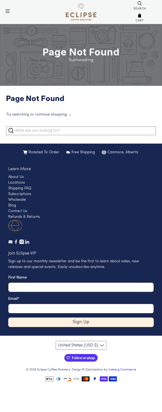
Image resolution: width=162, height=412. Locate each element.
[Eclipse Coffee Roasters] (81, 12)
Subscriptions (19, 194)
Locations (16, 183)
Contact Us (17, 211)
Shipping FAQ (19, 188)
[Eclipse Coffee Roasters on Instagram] (21, 243)
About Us (16, 177)
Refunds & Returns (24, 217)
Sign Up (81, 322)
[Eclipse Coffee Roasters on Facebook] (16, 243)
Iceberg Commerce (122, 369)
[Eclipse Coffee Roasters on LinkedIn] (27, 243)
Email (14, 299)
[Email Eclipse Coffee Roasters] (10, 243)
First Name (17, 278)
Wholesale (17, 200)
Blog (12, 205)
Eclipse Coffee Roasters (53, 369)
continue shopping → (53, 115)
